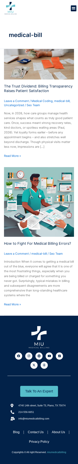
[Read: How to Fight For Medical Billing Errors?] (39, 202)
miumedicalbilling (56, 452)
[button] (73, 8)
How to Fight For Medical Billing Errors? (37, 243)
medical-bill (62, 101)
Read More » (12, 155)
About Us (58, 432)
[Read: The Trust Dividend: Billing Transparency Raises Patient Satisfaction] (39, 64)
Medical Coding (42, 101)
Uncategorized (14, 105)
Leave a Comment (16, 101)
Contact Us (36, 432)
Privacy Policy (39, 441)
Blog (16, 432)
